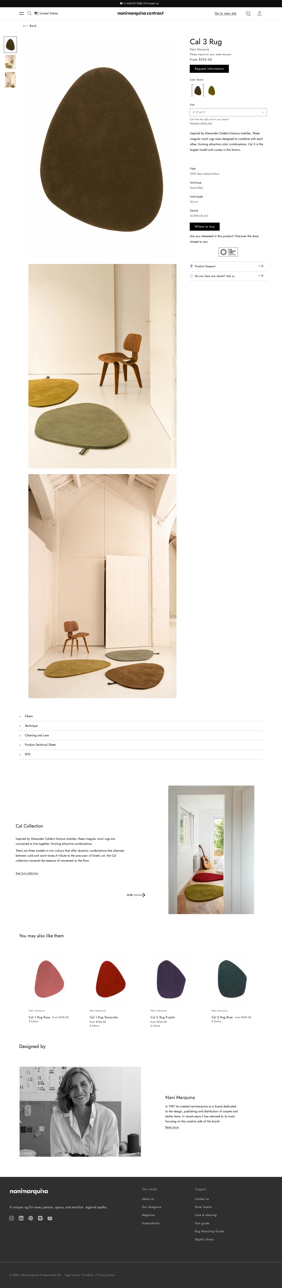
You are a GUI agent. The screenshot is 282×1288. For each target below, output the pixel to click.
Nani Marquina (199, 49)
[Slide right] (139, 895)
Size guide (202, 1223)
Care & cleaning (206, 1215)
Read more (172, 1127)
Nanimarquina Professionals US (41, 1275)
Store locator (203, 1207)
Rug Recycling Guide (209, 1231)
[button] (23, 13)
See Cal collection (27, 873)
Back (33, 26)
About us (148, 1199)
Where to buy (205, 226)
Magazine (148, 1215)
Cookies (88, 1275)
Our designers (151, 1207)
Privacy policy (106, 1275)
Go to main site (225, 13)
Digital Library (204, 1239)
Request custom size (201, 123)
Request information (209, 68)
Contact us (202, 1199)
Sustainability (151, 1223)
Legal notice (71, 1275)
